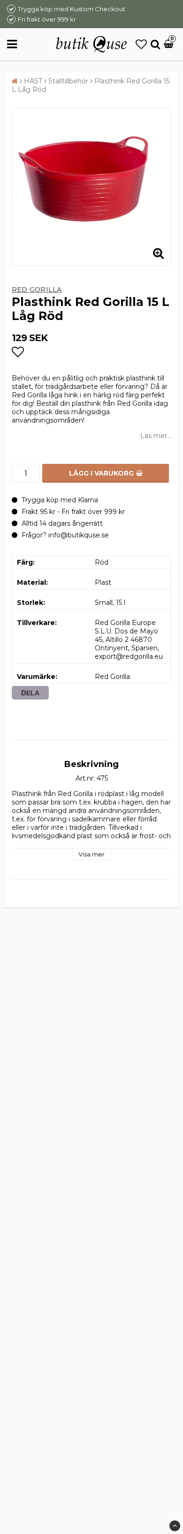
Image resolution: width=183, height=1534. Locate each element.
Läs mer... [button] (155, 436)
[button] (141, 44)
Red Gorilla (37, 289)
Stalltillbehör (68, 81)
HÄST (33, 81)
